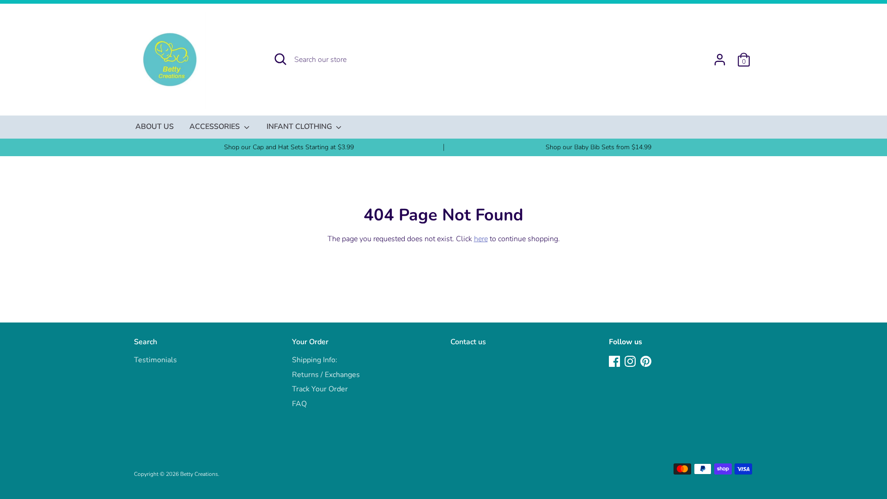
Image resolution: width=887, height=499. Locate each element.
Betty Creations (199, 474)
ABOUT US (154, 127)
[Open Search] (280, 59)
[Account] (720, 56)
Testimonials (155, 360)
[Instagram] (631, 362)
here (481, 239)
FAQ (299, 404)
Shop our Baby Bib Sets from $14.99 (598, 147)
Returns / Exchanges (326, 375)
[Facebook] (615, 362)
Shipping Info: (314, 360)
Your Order (310, 342)
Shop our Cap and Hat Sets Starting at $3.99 (289, 147)
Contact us (468, 342)
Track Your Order (320, 389)
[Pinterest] (646, 362)
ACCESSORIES (215, 127)
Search (145, 342)
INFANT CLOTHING (300, 127)
